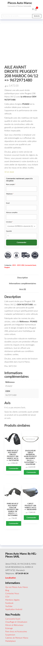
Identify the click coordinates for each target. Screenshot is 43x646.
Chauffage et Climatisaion (16, 622)
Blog (7, 590)
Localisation (10, 578)
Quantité (9, 231)
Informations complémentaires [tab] (22, 284)
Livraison (9, 222)
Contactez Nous (12, 594)
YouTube (8, 606)
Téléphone (9, 194)
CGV (7, 597)
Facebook (9, 603)
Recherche (37, 16)
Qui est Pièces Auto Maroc (16, 587)
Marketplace (10, 641)
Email (7, 203)
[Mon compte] (33, 9)
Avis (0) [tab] (22, 289)
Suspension (10, 635)
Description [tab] (22, 278)
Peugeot (7, 267)
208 (22, 265)
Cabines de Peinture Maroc (16, 638)
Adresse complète (11, 212)
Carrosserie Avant (30, 265)
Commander (13, 468)
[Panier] (36, 10)
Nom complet (11, 184)
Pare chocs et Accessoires (16, 632)
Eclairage (9, 628)
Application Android (13, 609)
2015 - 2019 (16, 265)
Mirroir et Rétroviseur (14, 625)
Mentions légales (12, 600)
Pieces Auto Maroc (20, 3)
